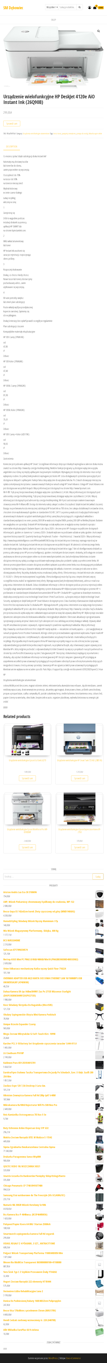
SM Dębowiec (13, 7)
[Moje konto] (89, 7)
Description (11, 146)
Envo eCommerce (73, 1358)
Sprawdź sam (11, 123)
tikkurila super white (95, 133)
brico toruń (57, 133)
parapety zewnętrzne (69, 133)
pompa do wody (82, 133)
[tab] (13, 146)
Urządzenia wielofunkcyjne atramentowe (36, 133)
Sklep (53, 19)
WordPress (53, 1358)
